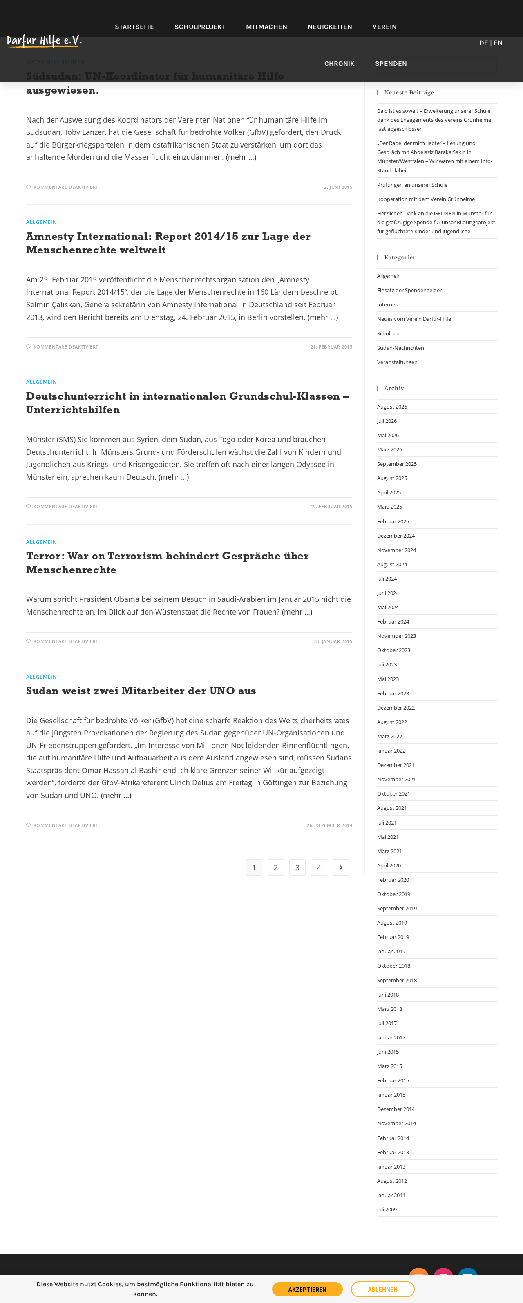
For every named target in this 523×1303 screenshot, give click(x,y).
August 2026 (392, 406)
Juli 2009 (387, 1209)
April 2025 (389, 492)
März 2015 (389, 1066)
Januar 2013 (391, 1166)
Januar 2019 (391, 951)
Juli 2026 (387, 421)
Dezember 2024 (396, 535)
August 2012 (392, 1181)
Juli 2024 (387, 578)
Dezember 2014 (396, 1109)
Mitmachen (266, 26)
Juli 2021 (387, 822)
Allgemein (41, 222)
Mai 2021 (388, 836)
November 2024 (396, 550)
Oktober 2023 (393, 650)
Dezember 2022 (396, 707)
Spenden (391, 63)
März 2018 (389, 1008)
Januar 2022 (391, 750)
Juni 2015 (388, 1051)
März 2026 (389, 449)
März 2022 (389, 736)
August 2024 (392, 564)
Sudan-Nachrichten (400, 347)
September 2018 (397, 980)
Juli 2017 (387, 1023)
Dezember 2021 (396, 765)
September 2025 (397, 463)
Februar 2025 (393, 521)
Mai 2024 (388, 607)
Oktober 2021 (393, 793)
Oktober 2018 (393, 965)
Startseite (134, 26)
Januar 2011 (391, 1195)
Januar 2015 (391, 1094)
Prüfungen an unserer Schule (412, 184)
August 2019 (392, 922)
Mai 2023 (388, 679)
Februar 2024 (393, 621)
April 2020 (389, 865)
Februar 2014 (393, 1138)
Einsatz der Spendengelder (409, 290)
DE (483, 42)
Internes (387, 304)
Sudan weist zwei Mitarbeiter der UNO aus (141, 690)
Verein (385, 26)
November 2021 (396, 779)
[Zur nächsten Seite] (341, 867)
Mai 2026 (388, 435)
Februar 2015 (393, 1080)
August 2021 (392, 807)
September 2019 (397, 908)
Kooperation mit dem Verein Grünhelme (426, 199)
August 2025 (392, 478)
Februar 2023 (393, 693)
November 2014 (396, 1123)
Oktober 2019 (393, 894)
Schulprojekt (200, 26)
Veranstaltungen (397, 362)
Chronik (339, 63)
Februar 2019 (393, 937)
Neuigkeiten (330, 26)
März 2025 (389, 506)
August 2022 (392, 722)
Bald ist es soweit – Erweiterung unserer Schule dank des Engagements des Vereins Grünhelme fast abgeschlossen (434, 119)
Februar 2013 (393, 1152)
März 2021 (389, 851)
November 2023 (396, 635)
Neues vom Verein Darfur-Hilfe (414, 318)
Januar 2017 (391, 1037)
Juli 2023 (387, 664)
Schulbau (388, 333)
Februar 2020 (393, 879)
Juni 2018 (388, 994)
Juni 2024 (388, 593)
